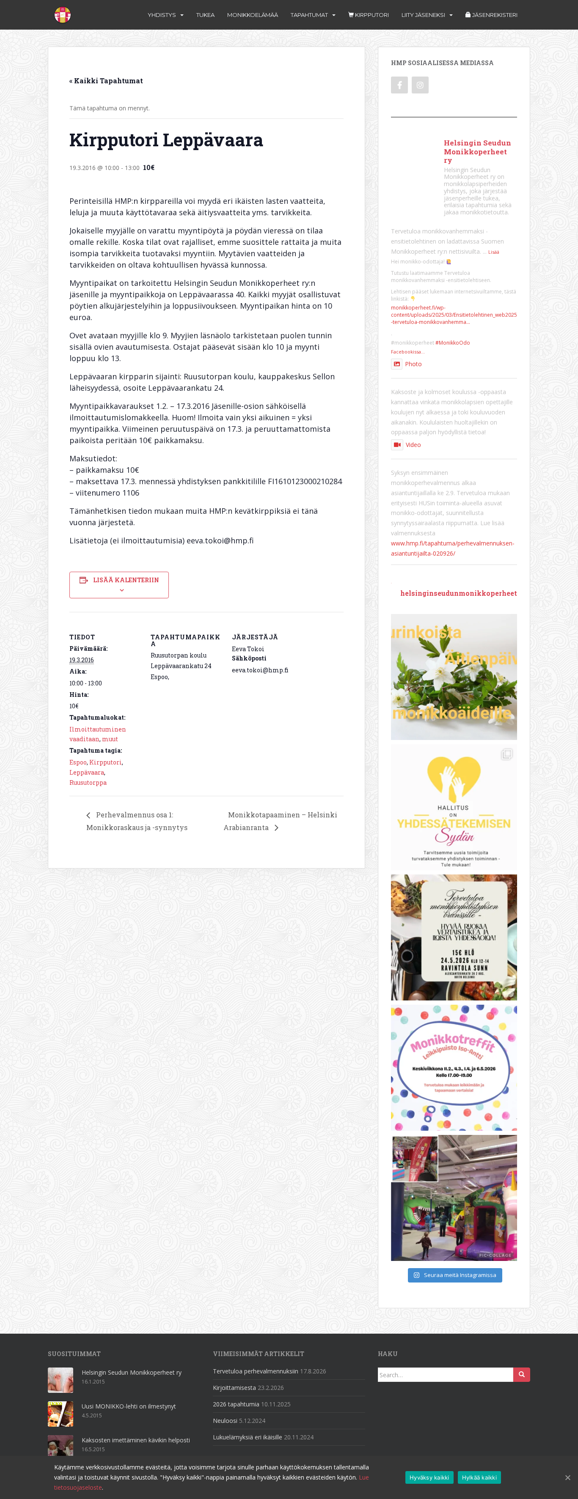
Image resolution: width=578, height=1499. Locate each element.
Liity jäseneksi (423, 14)
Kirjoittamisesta (234, 1388)
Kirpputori (371, 14)
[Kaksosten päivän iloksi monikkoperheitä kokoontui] (454, 1198)
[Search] (521, 1374)
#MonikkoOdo (452, 342)
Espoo (78, 762)
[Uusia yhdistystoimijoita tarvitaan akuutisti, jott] (454, 807)
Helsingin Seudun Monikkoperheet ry (132, 1372)
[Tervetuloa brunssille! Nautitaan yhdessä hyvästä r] (454, 937)
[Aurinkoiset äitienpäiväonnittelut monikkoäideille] (454, 677)
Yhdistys (162, 14)
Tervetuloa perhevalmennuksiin (255, 1371)
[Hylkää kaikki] (567, 1477)
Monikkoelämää (252, 14)
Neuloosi (225, 1421)
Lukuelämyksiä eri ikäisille (247, 1437)
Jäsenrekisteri (494, 14)
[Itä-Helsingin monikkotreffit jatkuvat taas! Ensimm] (454, 1068)
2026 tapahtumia (236, 1404)
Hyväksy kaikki (429, 1477)
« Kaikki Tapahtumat (106, 80)
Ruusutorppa (88, 782)
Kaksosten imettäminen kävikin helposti (136, 1440)
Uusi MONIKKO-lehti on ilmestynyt (129, 1406)
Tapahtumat (309, 14)
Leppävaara (86, 772)
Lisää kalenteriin (126, 580)
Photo (413, 364)
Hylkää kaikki (479, 1477)
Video (413, 445)
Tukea (205, 14)
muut (110, 739)
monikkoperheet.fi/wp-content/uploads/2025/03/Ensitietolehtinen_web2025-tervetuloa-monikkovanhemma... (454, 315)
